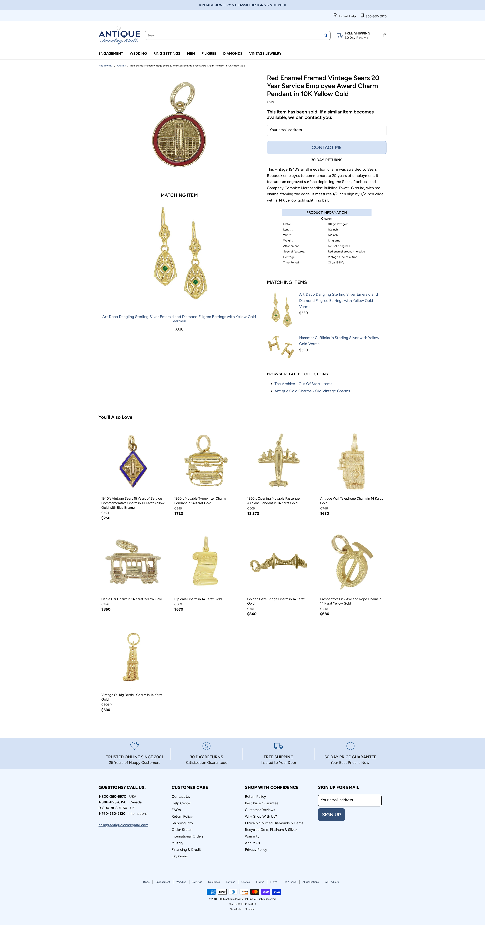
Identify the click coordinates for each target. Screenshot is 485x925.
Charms (245, 881)
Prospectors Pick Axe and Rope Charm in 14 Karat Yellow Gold (350, 601)
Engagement (111, 53)
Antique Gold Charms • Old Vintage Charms (312, 391)
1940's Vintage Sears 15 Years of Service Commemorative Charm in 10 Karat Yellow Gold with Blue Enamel (132, 502)
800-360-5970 (375, 16)
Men (191, 53)
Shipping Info (182, 823)
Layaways (180, 856)
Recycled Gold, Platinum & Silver (271, 829)
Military (177, 843)
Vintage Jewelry (265, 53)
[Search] (326, 35)
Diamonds (232, 53)
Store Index (236, 909)
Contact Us (181, 796)
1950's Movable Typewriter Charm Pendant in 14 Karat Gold (200, 500)
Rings (146, 881)
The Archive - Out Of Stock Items (303, 383)
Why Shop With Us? (261, 816)
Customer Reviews (260, 810)
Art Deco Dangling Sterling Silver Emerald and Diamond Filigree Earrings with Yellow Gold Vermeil (179, 318)
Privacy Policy (256, 849)
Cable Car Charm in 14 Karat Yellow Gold (131, 599)
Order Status (182, 829)
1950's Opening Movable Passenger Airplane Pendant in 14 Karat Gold (274, 500)
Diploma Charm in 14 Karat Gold (198, 599)
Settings (197, 881)
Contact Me (327, 147)
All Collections (311, 881)
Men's (273, 881)
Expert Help (346, 16)
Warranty (252, 836)
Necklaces (214, 881)
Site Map (250, 909)
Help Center (181, 803)
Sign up (331, 814)
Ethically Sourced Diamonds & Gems (274, 823)
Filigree (209, 53)
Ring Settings (166, 53)
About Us (252, 843)
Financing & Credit (186, 849)
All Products (332, 881)
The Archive (289, 881)
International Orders (187, 836)
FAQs (176, 810)
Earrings (230, 881)
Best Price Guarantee (261, 803)
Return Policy (182, 816)
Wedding (138, 53)
